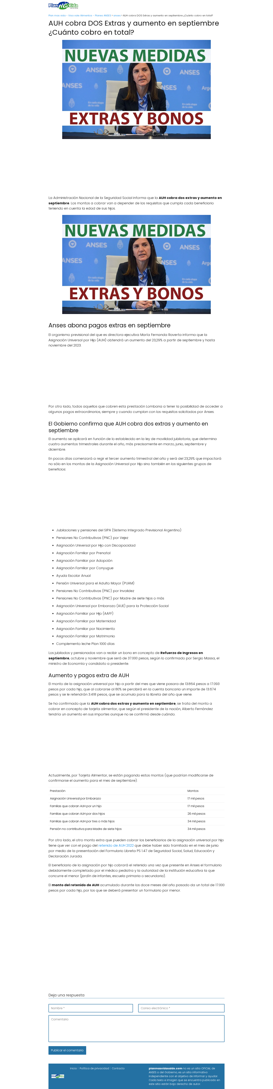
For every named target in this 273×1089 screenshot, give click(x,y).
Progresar (183, 5)
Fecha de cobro (159, 5)
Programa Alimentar (210, 5)
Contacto (118, 1068)
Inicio (95, 5)
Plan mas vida (115, 5)
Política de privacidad (94, 1068)
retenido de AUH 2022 (116, 845)
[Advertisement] (136, 169)
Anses (134, 5)
